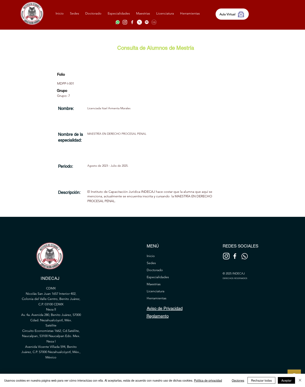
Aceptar (286, 380)
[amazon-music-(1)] (153, 22)
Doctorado (155, 270)
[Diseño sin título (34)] (124, 22)
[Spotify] (146, 22)
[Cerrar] (300, 380)
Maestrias (154, 284)
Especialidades (158, 277)
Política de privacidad (208, 380)
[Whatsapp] (117, 22)
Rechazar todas (261, 380)
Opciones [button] (238, 380)
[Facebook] (132, 22)
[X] (139, 22)
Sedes (151, 263)
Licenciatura (155, 291)
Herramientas (156, 298)
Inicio (151, 256)
